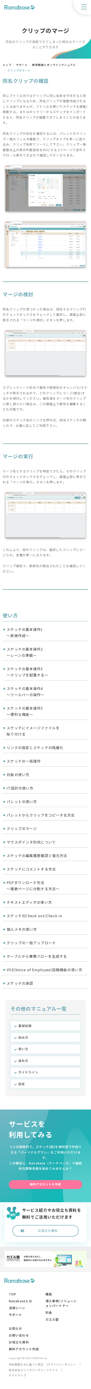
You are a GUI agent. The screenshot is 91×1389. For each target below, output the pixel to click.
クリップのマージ (22, 828)
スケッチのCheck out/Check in (34, 915)
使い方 (23, 1049)
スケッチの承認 (20, 983)
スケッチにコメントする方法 (31, 869)
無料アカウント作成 (24, 1349)
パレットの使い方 (22, 801)
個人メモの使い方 (22, 929)
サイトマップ (17, 1375)
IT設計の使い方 (20, 788)
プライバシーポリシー (61, 1364)
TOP (12, 1294)
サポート (15, 1314)
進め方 (23, 1060)
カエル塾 (52, 1319)
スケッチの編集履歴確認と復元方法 (37, 855)
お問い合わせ (19, 1335)
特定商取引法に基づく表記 (26, 1364)
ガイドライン (28, 1072)
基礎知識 (25, 1025)
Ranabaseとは (20, 1301)
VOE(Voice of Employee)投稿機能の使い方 (44, 969)
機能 (49, 1294)
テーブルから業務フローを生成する (37, 956)
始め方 (23, 1037)
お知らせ (15, 1328)
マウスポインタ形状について (31, 842)
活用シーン (17, 1308)
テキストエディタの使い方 (29, 902)
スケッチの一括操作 (24, 761)
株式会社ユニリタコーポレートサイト (33, 1370)
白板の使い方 (18, 774)
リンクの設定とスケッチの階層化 (35, 747)
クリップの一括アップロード (31, 942)
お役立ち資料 (48, 1230)
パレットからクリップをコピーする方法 (41, 815)
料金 (49, 1312)
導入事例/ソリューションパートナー (61, 1303)
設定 (21, 1084)
